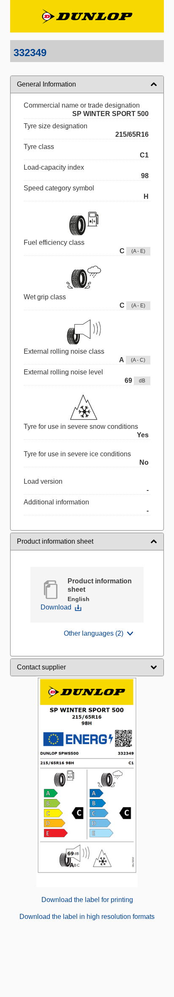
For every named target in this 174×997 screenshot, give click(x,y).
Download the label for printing (87, 899)
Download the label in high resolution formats (87, 916)
